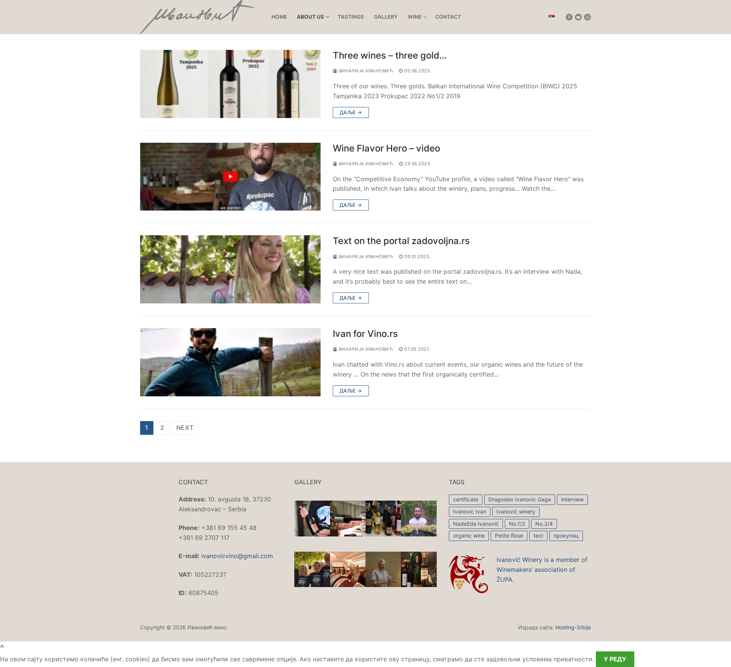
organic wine (469, 535)
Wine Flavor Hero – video (386, 148)
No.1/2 (517, 523)
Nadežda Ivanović (476, 523)
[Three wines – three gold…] (230, 84)
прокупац (566, 535)
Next (185, 427)
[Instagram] (587, 17)
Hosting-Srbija (573, 627)
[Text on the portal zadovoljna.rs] (230, 269)
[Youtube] (578, 17)
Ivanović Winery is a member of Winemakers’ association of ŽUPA (541, 569)
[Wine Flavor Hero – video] (230, 177)
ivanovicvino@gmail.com (237, 556)
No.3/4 (544, 523)
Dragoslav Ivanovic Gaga (519, 499)
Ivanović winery (515, 511)
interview (572, 499)
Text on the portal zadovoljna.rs (401, 240)
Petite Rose (509, 535)
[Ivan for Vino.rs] (230, 362)
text (538, 535)
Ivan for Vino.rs (365, 333)
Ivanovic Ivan (469, 511)
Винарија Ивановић (365, 70)
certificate (465, 499)
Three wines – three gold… (390, 55)
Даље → (351, 112)
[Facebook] (569, 17)
